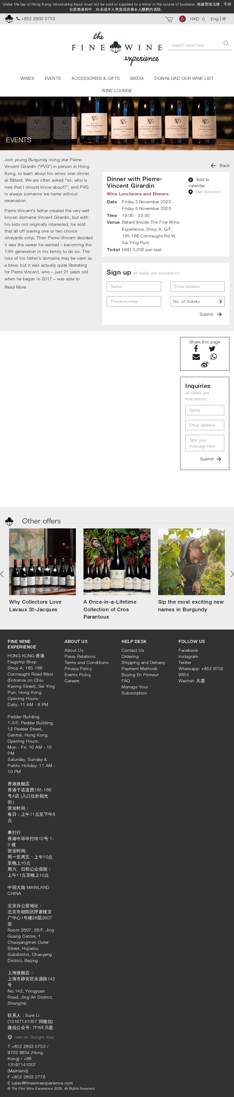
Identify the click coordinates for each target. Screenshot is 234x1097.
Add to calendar (199, 182)
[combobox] (197, 301)
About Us (74, 650)
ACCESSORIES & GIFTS (96, 78)
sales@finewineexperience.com (42, 1082)
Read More (15, 286)
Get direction (207, 191)
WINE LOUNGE (117, 90)
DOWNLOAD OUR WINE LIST (184, 78)
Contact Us (133, 650)
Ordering (130, 656)
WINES (27, 78)
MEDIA (137, 78)
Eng (215, 18)
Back (224, 165)
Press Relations (80, 656)
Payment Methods (140, 668)
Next (231, 574)
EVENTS (53, 78)
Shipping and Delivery (143, 662)
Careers (72, 680)
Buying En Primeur (140, 674)
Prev (3, 574)
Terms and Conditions (86, 662)
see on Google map (34, 1036)
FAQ (126, 680)
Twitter (185, 662)
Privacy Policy (78, 668)
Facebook (188, 650)
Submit (207, 314)
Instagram (188, 656)
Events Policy (78, 674)
